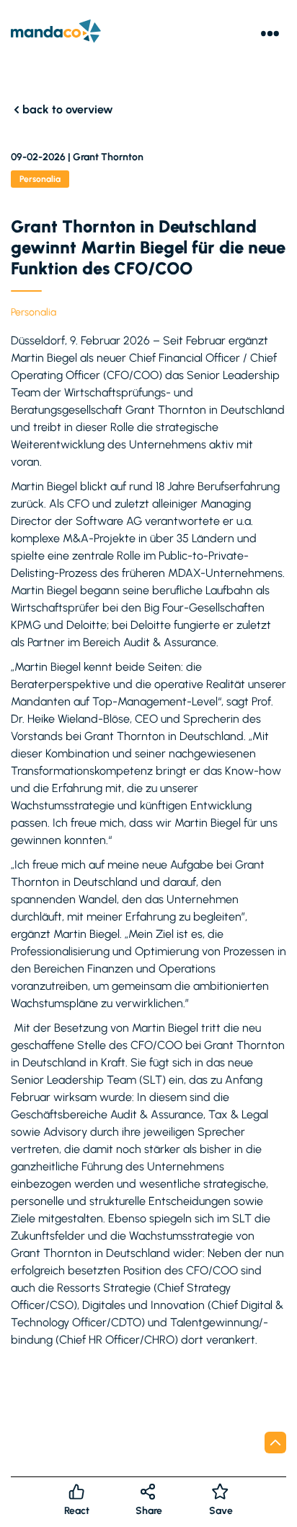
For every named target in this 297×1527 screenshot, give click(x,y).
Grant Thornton (108, 157)
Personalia (33, 312)
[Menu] (270, 33)
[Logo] (56, 33)
